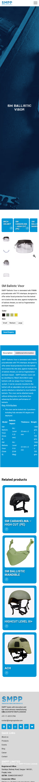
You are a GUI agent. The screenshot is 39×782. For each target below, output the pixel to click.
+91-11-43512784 (9, 716)
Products (5, 741)
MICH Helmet (7, 222)
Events (4, 745)
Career (4, 753)
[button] (34, 247)
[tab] (7, 353)
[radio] (3, 315)
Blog (3, 749)
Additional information (24, 353)
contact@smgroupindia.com (12, 720)
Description (7, 353)
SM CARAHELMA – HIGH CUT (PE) (21, 225)
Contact (4, 757)
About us (5, 737)
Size (4, 319)
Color (4, 311)
